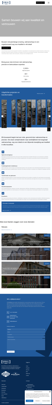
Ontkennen (38, 400)
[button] (49, 391)
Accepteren (29, 400)
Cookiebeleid (36, 403)
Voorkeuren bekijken (46, 400)
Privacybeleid (40, 403)
